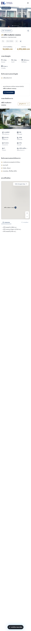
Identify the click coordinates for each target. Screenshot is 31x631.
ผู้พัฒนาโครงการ (20, 150)
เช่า (16, 41)
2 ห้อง (15, 60)
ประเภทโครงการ (5, 134)
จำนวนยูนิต (19, 134)
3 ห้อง (4, 60)
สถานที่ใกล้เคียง (6, 178)
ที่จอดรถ (4, 150)
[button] (15, 207)
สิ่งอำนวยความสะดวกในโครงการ (10, 158)
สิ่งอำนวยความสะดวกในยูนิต (9, 74)
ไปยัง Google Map (20, 184)
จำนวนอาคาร (5, 145)
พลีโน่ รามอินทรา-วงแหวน (6, 104)
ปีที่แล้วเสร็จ (19, 139)
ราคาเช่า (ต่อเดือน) (7, 47)
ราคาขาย (23, 47)
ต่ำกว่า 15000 (10, 41)
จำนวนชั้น (19, 145)
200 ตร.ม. (25, 60)
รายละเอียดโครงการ (7, 98)
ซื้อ (3, 41)
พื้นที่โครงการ (5, 139)
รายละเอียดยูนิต (5, 56)
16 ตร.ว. (5, 66)
